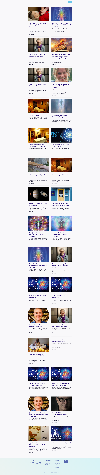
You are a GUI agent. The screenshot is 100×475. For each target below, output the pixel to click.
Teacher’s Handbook (58, 464)
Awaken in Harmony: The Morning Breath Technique (60, 264)
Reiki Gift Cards (57, 466)
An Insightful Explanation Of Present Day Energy (60, 116)
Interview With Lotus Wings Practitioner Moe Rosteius (37, 175)
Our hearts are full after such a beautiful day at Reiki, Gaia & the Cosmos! (37, 295)
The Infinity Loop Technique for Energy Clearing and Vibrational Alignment (61, 25)
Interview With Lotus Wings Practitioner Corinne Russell (60, 204)
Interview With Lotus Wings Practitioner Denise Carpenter (37, 85)
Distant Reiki (47, 463)
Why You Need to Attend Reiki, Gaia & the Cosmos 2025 (38, 384)
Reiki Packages (48, 464)
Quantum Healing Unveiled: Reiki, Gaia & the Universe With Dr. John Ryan (38, 414)
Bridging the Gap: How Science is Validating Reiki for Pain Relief (38, 25)
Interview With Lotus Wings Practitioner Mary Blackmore (37, 145)
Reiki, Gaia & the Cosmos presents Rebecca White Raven (38, 355)
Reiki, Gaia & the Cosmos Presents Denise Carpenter (59, 325)
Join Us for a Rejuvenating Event (61, 443)
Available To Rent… (34, 115)
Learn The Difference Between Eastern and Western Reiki (60, 413)
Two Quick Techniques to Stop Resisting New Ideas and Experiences (38, 234)
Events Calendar (58, 463)
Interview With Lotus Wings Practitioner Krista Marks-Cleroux (60, 85)
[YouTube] (67, 462)
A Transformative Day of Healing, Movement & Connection (59, 295)
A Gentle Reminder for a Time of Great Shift (38, 204)
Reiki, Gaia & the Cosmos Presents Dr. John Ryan (36, 325)
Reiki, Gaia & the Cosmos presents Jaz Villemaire (59, 340)
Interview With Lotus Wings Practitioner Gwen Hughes (60, 175)
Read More (31, 34)
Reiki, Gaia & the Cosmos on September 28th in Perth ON (60, 384)
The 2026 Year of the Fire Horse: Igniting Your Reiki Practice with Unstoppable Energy (61, 56)
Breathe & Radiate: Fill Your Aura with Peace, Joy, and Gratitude (37, 56)
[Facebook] (65, 462)
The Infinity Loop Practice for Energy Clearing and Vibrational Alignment (38, 265)
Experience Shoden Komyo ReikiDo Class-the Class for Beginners (37, 444)
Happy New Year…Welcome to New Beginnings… (60, 145)
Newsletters (57, 467)
